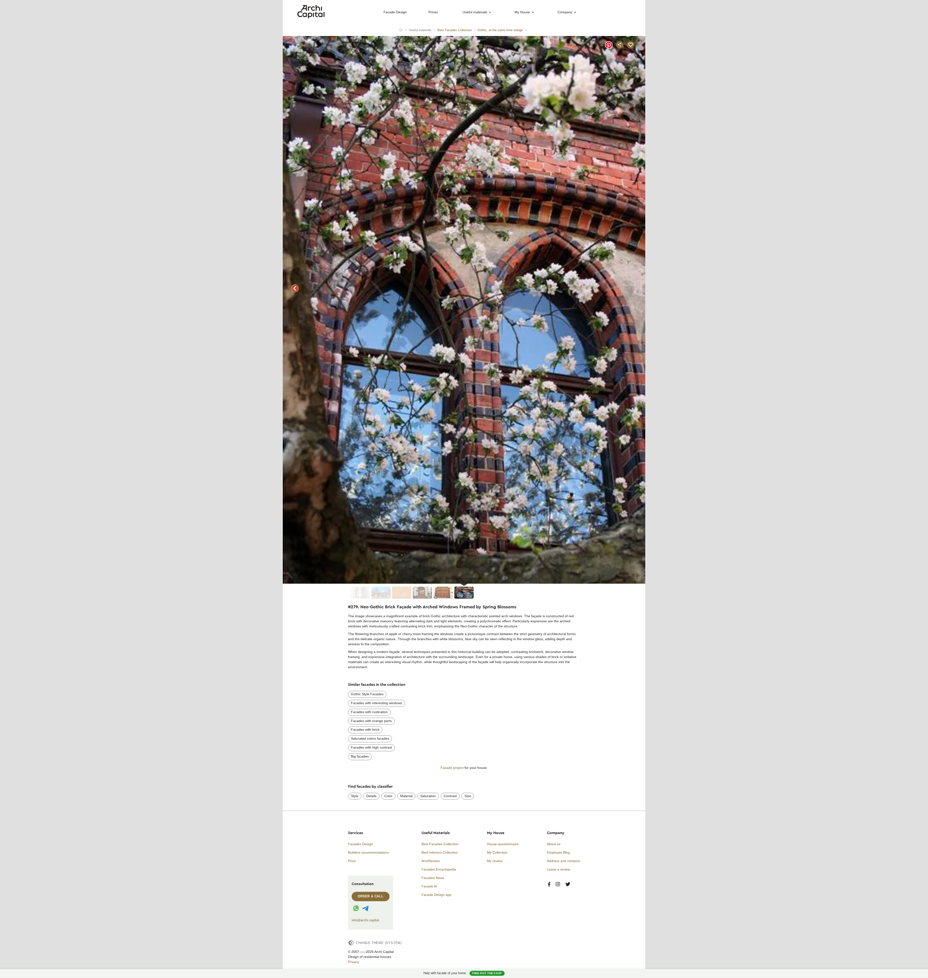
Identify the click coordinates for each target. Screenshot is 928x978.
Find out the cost (487, 973)
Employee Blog (558, 852)
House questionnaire (503, 844)
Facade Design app (436, 895)
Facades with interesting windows (376, 703)
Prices (433, 12)
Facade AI (429, 886)
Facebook (549, 884)
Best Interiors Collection (439, 852)
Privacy (353, 962)
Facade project (452, 768)
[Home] (400, 30)
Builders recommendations (368, 852)
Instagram (558, 884)
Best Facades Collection (439, 844)
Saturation (428, 796)
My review (494, 861)
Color (388, 796)
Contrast (450, 796)
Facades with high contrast (371, 747)
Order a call (371, 896)
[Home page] (311, 17)
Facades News (432, 878)
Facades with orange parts (371, 721)
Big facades (360, 756)
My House (522, 12)
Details (371, 796)
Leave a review (558, 869)
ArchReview (430, 861)
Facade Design (395, 12)
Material (406, 796)
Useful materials (475, 12)
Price (352, 861)
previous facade (295, 288)
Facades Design (360, 844)
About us (553, 844)
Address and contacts (563, 861)
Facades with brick (365, 729)
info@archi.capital (365, 920)
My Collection (497, 852)
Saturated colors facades (370, 738)
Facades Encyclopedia (438, 869)
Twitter (568, 884)
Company (565, 12)
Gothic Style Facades (367, 694)
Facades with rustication (369, 712)
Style (354, 796)
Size (467, 796)
